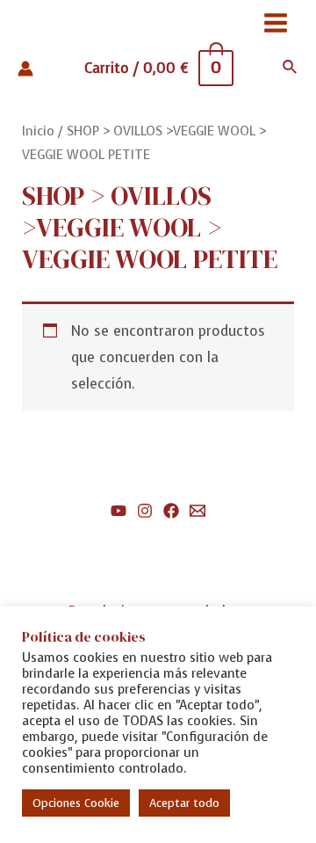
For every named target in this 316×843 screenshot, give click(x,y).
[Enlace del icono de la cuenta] (25, 68)
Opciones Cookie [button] (75, 803)
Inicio (38, 131)
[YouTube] (118, 511)
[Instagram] (145, 511)
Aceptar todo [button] (184, 803)
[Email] (197, 511)
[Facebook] (171, 511)
